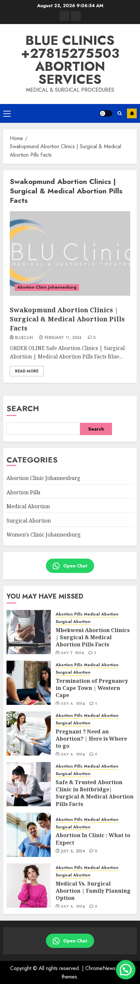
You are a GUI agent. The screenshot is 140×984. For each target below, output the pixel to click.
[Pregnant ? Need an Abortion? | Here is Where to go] (29, 733)
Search (23, 408)
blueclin (24, 338)
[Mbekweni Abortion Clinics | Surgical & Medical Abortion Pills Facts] (29, 632)
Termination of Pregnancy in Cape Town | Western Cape (92, 688)
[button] (7, 113)
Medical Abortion (28, 506)
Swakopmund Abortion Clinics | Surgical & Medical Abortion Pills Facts (67, 318)
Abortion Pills (23, 492)
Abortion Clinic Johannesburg (47, 287)
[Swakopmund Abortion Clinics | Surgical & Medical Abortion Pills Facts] (70, 253)
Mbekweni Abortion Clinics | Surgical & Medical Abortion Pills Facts (93, 637)
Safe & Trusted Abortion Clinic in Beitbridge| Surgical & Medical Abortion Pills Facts (94, 793)
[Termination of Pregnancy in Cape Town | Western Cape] (29, 683)
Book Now (132, 113)
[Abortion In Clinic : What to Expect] (29, 835)
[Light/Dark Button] (105, 113)
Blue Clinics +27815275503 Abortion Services (70, 60)
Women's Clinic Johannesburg (44, 534)
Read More (26, 371)
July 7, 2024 (72, 653)
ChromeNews (100, 968)
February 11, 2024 (63, 338)
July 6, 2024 (73, 704)
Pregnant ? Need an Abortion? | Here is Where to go (91, 739)
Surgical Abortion (29, 520)
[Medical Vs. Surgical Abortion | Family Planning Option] (29, 885)
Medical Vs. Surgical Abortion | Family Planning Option (93, 891)
